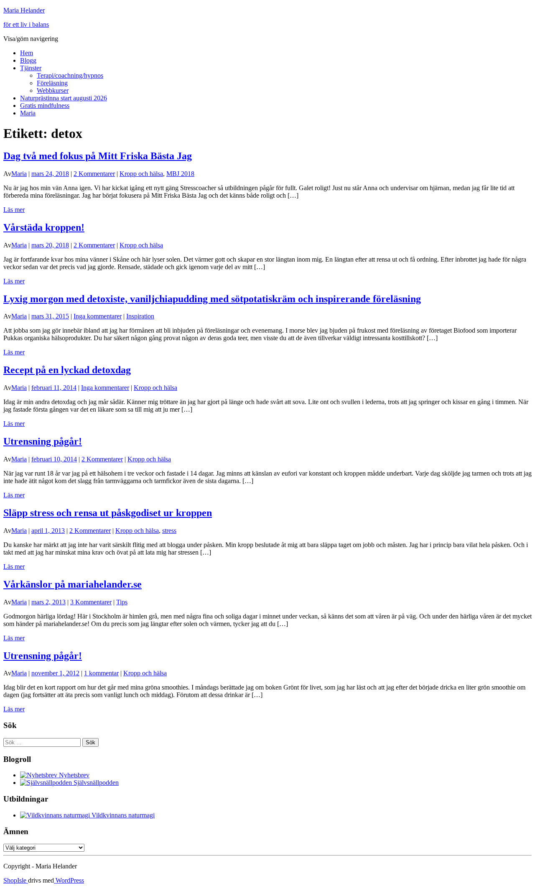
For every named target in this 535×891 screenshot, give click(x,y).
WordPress (69, 880)
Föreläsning (52, 83)
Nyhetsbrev (73, 775)
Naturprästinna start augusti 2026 (63, 98)
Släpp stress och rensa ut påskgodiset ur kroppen (107, 512)
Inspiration (140, 316)
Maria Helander (24, 10)
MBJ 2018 (180, 173)
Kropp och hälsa (141, 173)
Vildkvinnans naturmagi (122, 815)
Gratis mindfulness (44, 105)
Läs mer (14, 209)
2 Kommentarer (94, 173)
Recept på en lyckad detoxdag (67, 369)
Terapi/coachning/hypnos (70, 75)
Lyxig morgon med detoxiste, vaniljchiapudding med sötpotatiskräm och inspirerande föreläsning (212, 298)
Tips (121, 602)
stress (169, 530)
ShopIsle (15, 880)
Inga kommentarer (98, 316)
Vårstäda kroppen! (43, 227)
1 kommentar (101, 673)
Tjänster (30, 67)
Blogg (28, 60)
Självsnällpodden (95, 782)
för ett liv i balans (26, 24)
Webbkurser (53, 90)
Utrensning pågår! (42, 441)
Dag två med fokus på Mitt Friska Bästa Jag (97, 155)
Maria (28, 113)
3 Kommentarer (91, 602)
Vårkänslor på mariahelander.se (72, 584)
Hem (26, 52)
